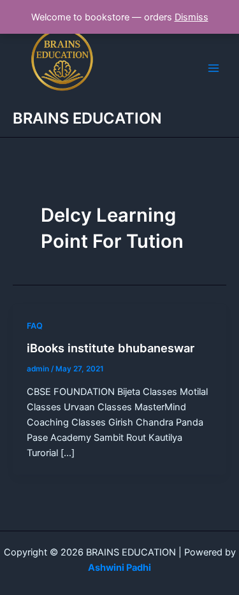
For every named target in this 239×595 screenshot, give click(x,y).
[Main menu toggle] (213, 68)
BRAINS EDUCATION (87, 118)
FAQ (35, 326)
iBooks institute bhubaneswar (110, 348)
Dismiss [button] (191, 17)
